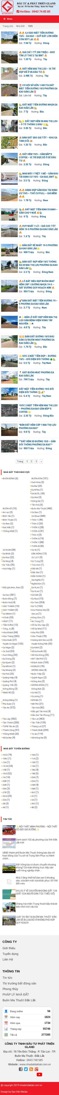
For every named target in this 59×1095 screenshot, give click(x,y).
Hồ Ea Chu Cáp (38, 625)
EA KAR (34, 595)
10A (33, 755)
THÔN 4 (35, 531)
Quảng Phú (8, 681)
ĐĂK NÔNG (36, 553)
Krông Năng (8, 700)
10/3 (5, 755)
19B (33, 773)
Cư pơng (35, 696)
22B (4, 785)
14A (33, 766)
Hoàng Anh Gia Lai (40, 640)
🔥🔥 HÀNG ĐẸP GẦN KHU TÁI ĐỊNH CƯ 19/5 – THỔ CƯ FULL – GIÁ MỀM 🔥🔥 (38, 193)
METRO (35, 704)
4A (4, 807)
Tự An (34, 734)
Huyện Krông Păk (39, 644)
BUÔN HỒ (7, 508)
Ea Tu (34, 606)
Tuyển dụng (10, 954)
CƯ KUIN (7, 550)
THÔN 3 (35, 527)
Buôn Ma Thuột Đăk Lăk (19, 1000)
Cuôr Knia (35, 482)
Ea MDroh (7, 666)
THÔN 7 (35, 542)
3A (32, 800)
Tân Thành (8, 722)
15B (4, 770)
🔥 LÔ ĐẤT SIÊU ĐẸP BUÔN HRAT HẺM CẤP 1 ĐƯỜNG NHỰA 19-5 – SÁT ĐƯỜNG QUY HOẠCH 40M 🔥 (37, 284)
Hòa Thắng (8, 636)
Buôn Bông (8, 598)
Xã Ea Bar (7, 737)
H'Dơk (6, 617)
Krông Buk (36, 689)
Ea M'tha (35, 490)
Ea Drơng (7, 659)
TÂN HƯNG (8, 625)
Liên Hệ (7, 959)
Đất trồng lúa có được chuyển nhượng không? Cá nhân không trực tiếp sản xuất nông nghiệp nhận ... (36, 867)
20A (33, 777)
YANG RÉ (7, 692)
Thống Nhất (8, 531)
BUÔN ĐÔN (36, 478)
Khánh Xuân (37, 662)
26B (33, 788)
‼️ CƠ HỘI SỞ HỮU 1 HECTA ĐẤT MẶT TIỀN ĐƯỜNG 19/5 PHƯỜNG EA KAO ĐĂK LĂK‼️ (38, 88)
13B (33, 762)
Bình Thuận (8, 520)
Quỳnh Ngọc (37, 677)
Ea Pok (6, 674)
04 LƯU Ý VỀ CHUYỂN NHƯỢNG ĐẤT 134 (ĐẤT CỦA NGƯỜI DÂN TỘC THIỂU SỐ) (36, 892)
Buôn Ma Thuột (38, 508)
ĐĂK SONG (36, 576)
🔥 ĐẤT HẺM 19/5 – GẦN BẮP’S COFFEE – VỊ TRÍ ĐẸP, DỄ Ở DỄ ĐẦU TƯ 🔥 (37, 157)
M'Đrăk (34, 700)
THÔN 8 (35, 546)
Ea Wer (34, 497)
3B (4, 803)
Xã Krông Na (37, 737)
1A (4, 777)
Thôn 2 (34, 523)
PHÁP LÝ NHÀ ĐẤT (15, 994)
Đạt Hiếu (7, 527)
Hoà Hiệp (7, 568)
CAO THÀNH (9, 610)
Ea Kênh (35, 647)
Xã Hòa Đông (37, 655)
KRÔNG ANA (37, 670)
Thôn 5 (34, 535)
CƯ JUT (35, 557)
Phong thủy (10, 989)
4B (32, 807)
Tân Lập (6, 719)
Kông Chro (36, 617)
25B (33, 785)
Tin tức (7, 978)
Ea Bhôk (6, 553)
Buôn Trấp (36, 674)
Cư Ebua (35, 516)
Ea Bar (34, 486)
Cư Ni (34, 550)
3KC (33, 803)
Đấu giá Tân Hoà (39, 711)
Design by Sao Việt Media (14, 1091)
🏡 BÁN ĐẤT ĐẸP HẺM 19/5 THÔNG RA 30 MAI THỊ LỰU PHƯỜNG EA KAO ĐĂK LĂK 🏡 (38, 265)
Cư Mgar (7, 647)
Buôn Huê (7, 602)
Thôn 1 (34, 520)
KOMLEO (35, 666)
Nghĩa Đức (36, 583)
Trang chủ (7, 26)
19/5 (5, 773)
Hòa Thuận (36, 636)
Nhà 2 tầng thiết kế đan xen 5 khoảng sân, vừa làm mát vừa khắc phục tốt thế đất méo (37, 880)
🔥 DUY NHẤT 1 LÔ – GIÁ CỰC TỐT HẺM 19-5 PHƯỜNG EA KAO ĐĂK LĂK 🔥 (38, 229)
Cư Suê (6, 651)
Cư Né (34, 692)
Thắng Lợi (36, 726)
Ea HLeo (35, 587)
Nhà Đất (20, 26)
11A (33, 758)
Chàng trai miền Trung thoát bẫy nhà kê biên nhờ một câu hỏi (36, 905)
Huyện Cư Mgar (10, 644)
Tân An (6, 707)
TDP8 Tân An (9, 726)
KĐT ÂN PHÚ (37, 659)
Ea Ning (6, 561)
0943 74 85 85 (41, 11)
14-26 (5, 766)
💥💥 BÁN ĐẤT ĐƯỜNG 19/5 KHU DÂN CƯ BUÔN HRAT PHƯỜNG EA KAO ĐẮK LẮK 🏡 (36, 339)
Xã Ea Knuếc (37, 651)
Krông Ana (36, 681)
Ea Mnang (7, 670)
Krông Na (35, 501)
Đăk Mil (35, 568)
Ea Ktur (6, 557)
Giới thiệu (8, 948)
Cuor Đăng (8, 655)
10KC (5, 758)
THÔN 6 (35, 538)
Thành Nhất (36, 730)
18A (33, 770)
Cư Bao (6, 523)
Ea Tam (35, 602)
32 (32, 796)
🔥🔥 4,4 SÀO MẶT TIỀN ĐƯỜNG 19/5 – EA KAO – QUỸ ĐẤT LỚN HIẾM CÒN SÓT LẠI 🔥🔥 (38, 36)
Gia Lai (34, 613)
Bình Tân (7, 516)
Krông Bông (8, 689)
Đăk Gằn (35, 572)
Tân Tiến (35, 722)
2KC (33, 792)
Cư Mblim (7, 613)
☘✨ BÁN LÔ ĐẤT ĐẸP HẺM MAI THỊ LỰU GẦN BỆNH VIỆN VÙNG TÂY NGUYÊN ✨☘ (38, 320)
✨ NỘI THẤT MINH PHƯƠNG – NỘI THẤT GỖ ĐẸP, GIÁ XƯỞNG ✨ (37, 828)
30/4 (5, 796)
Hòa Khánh (8, 632)
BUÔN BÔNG (9, 478)
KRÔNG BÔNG (38, 685)
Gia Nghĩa (36, 580)
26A (4, 788)
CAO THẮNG (9, 606)
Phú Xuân (7, 704)
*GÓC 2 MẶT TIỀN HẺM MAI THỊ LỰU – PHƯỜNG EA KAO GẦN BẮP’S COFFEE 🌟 (38, 408)
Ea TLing (35, 561)
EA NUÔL (35, 493)
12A (4, 762)
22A (33, 781)
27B (4, 792)
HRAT (5, 621)
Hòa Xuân (7, 640)
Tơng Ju (7, 629)
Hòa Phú (35, 632)
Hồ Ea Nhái (36, 629)
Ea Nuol (35, 598)
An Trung (35, 621)
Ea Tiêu (6, 565)
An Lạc (6, 512)
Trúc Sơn (35, 565)
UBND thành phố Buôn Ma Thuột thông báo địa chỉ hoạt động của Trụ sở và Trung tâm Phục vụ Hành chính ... (28, 855)
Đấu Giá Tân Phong (40, 715)
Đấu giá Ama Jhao (11, 587)
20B (4, 781)
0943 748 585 (35, 1060)
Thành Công (8, 730)
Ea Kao (6, 595)
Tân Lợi (35, 719)
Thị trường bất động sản (19, 983)
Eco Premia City (38, 610)
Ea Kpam (7, 662)
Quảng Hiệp (8, 677)
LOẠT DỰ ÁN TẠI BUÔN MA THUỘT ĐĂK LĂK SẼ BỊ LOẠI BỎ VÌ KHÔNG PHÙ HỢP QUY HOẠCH (36, 920)
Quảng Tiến (8, 685)
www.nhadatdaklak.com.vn (35, 1064)
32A (4, 800)
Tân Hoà (35, 505)
